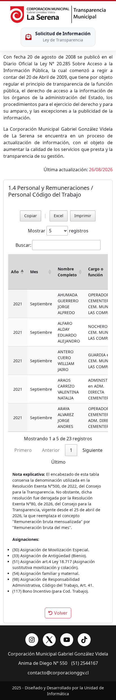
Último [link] (58, 462)
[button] (22, 271)
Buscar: (23, 245)
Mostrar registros (58, 231)
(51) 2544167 (84, 663)
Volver (60, 613)
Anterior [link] (51, 450)
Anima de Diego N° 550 (42, 663)
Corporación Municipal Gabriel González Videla (58, 654)
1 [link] (71, 450)
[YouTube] (66, 639)
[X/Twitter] (49, 639)
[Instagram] (31, 639)
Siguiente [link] (92, 450)
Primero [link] (23, 450)
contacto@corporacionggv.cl (58, 672)
